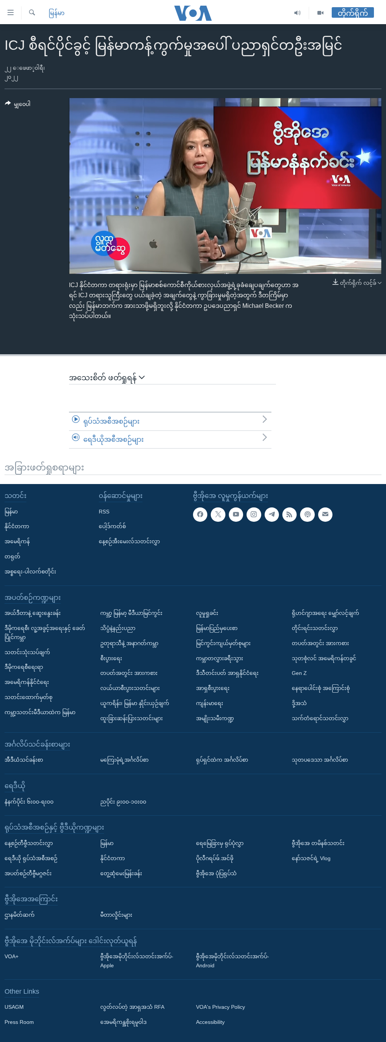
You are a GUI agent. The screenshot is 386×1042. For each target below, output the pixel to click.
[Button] (18, 105)
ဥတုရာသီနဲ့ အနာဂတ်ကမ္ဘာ (129, 643)
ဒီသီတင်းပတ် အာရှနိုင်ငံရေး (227, 673)
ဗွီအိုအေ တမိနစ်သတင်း (318, 843)
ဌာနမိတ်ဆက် (20, 915)
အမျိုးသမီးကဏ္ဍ (215, 718)
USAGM (14, 1007)
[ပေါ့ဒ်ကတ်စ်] (307, 514)
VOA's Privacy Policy (220, 1007)
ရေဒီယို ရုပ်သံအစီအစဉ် (31, 858)
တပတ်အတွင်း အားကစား (129, 673)
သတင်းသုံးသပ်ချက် (27, 652)
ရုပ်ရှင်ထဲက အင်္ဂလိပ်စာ (222, 760)
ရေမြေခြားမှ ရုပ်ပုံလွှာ (220, 843)
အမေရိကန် (17, 541)
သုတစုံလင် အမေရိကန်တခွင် (324, 658)
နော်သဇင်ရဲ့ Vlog (311, 858)
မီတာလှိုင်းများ (116, 915)
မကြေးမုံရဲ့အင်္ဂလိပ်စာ (124, 760)
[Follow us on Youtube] (236, 514)
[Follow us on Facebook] (200, 514)
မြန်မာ (56, 13)
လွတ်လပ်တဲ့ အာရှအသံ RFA (132, 1007)
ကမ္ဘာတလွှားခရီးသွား (219, 658)
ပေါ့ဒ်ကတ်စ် (112, 526)
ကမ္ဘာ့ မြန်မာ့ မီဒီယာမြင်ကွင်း (131, 613)
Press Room (19, 1022)
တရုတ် (12, 556)
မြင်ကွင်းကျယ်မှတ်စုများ (223, 643)
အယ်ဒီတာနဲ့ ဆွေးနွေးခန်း (33, 613)
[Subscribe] (325, 514)
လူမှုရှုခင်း (207, 613)
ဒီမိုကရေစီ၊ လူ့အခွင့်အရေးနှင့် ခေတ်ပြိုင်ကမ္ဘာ (45, 632)
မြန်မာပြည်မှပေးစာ (216, 628)
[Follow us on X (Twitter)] (218, 514)
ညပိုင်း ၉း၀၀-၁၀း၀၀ (123, 801)
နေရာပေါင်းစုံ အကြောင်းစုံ (321, 688)
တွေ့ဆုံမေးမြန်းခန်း (121, 873)
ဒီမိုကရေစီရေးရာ (24, 667)
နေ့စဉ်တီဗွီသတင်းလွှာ (29, 843)
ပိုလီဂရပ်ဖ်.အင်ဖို (214, 858)
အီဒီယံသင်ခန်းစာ (24, 760)
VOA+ (11, 956)
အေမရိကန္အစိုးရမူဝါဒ (123, 1022)
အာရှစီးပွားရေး (213, 688)
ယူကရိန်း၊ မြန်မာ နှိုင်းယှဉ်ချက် (134, 703)
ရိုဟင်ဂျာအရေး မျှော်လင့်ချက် (325, 613)
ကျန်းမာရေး (209, 703)
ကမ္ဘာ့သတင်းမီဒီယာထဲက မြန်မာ (40, 712)
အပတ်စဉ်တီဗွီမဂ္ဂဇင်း (28, 873)
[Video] (320, 13)
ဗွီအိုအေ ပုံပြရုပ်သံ (216, 873)
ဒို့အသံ (299, 703)
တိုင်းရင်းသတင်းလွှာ (315, 628)
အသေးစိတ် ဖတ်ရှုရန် (104, 377)
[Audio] (297, 13)
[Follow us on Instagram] (254, 514)
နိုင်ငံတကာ (17, 526)
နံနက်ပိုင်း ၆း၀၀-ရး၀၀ (29, 801)
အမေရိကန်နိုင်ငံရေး (27, 682)
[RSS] (289, 514)
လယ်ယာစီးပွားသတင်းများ (130, 688)
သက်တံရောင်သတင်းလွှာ (320, 718)
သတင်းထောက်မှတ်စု (28, 697)
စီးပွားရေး (111, 658)
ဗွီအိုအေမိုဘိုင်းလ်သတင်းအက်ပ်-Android (232, 960)
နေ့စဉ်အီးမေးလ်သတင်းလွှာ (129, 541)
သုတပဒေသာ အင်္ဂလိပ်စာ (320, 760)
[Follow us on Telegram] (272, 514)
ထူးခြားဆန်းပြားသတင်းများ (131, 718)
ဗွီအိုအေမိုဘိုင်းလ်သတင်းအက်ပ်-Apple (136, 960)
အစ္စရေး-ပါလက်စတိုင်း (30, 572)
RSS (104, 512)
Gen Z (299, 673)
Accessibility (210, 1022)
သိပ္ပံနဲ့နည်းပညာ (117, 628)
